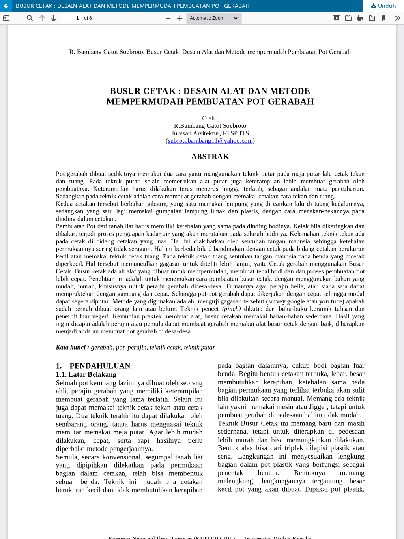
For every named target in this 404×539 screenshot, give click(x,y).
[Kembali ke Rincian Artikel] (6, 6)
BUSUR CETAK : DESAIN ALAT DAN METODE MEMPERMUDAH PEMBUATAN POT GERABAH (132, 5)
